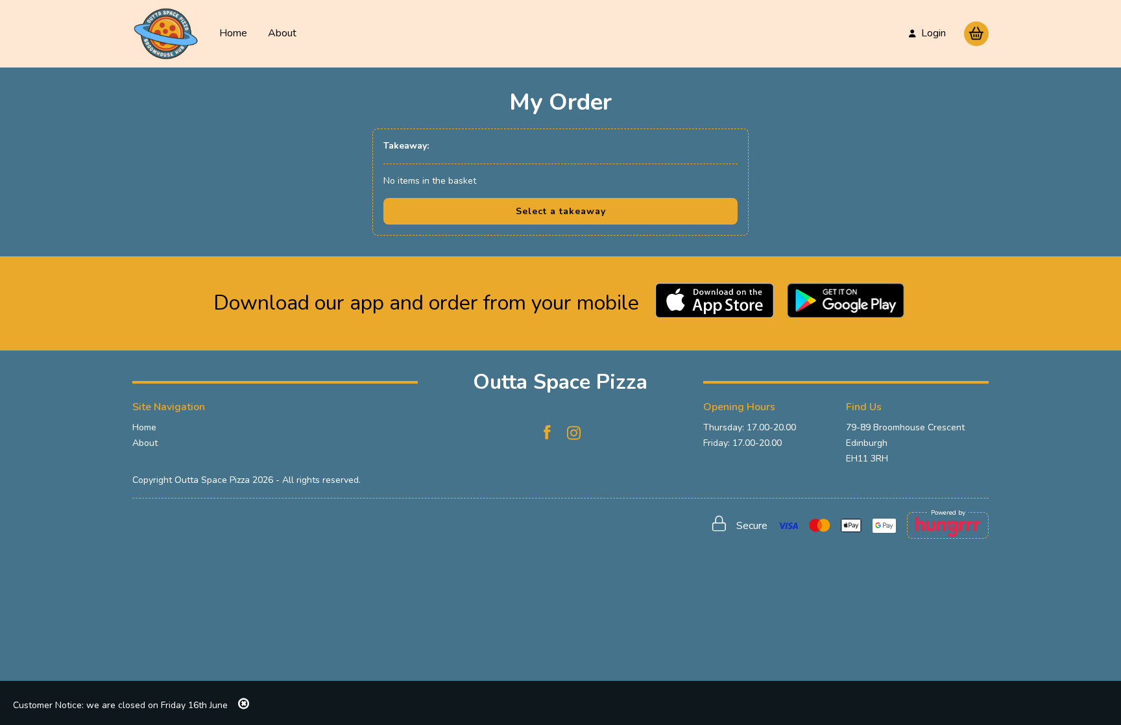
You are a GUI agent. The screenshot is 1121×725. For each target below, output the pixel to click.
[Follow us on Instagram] (573, 433)
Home (233, 33)
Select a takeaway (561, 211)
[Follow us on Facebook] (547, 433)
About (282, 33)
